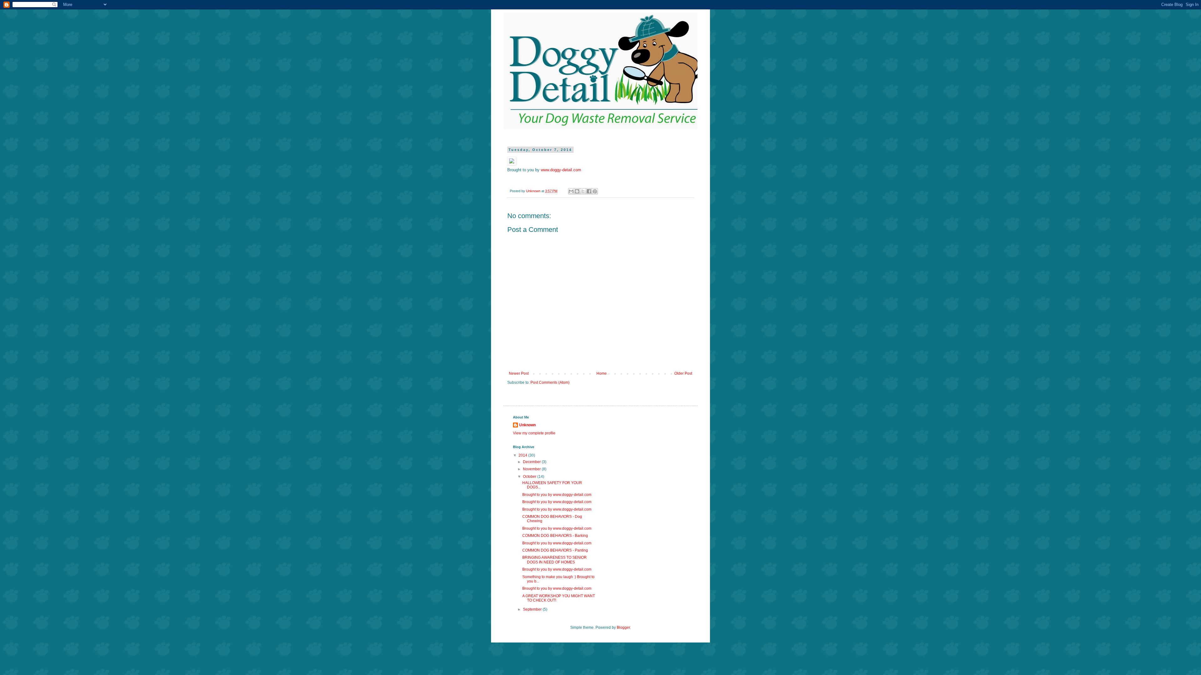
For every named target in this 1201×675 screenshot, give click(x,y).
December (532, 462)
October (530, 476)
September (533, 609)
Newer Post (519, 373)
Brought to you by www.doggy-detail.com (556, 494)
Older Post (683, 373)
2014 (523, 455)
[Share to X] (583, 191)
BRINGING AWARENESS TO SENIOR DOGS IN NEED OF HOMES (554, 559)
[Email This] (571, 191)
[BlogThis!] (577, 191)
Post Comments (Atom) (550, 382)
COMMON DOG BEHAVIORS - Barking (555, 535)
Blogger (623, 627)
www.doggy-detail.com (561, 170)
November (532, 469)
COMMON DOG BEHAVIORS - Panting (555, 550)
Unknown (527, 425)
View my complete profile (534, 433)
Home (601, 373)
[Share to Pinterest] (595, 191)
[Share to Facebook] (589, 191)
